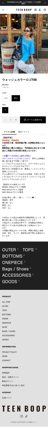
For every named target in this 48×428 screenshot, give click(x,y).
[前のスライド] (3, 3)
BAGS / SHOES (8, 331)
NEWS (4, 356)
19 (32, 70)
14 (20, 70)
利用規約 (6, 373)
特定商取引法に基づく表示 (13, 385)
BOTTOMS (6, 314)
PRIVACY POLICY (9, 352)
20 (35, 70)
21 (37, 70)
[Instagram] (35, 9)
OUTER (5, 306)
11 (13, 70)
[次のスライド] (45, 3)
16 (25, 70)
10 (10, 70)
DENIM (5, 319)
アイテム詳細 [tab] (9, 132)
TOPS (4, 310)
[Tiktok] (26, 416)
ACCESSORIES (8, 335)
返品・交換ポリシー (10, 377)
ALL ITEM (6, 302)
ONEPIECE (6, 323)
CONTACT (6, 360)
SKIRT (4, 327)
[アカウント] (40, 10)
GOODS (5, 340)
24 (45, 70)
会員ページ (6, 398)
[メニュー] (3, 10)
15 (23, 70)
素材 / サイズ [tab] (23, 132)
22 (40, 70)
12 (15, 70)
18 (30, 70)
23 (42, 70)
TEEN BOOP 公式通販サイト (27, 422)
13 (18, 70)
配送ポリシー (7, 381)
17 (28, 70)
